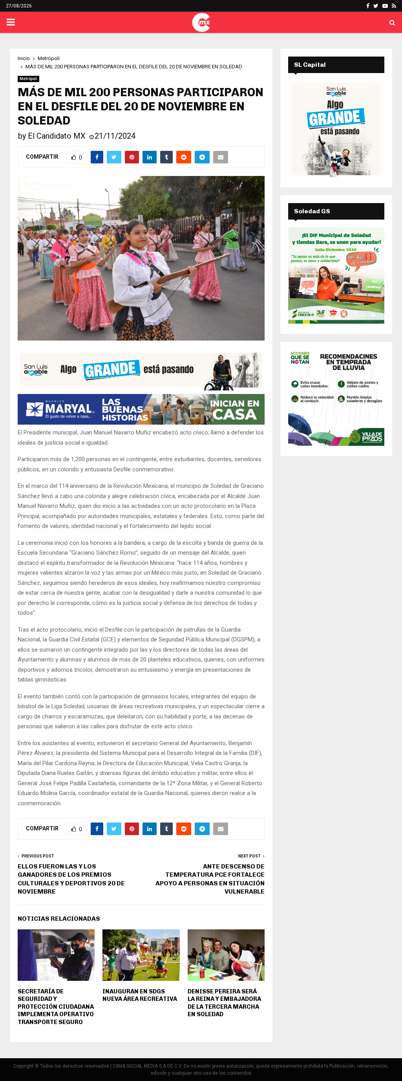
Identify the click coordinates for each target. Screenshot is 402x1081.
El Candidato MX (57, 136)
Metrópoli (28, 79)
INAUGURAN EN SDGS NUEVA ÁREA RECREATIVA (139, 995)
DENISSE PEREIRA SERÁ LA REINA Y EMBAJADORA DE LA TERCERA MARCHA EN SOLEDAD (224, 1003)
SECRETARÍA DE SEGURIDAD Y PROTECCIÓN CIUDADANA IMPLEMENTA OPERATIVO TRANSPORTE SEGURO (56, 1007)
